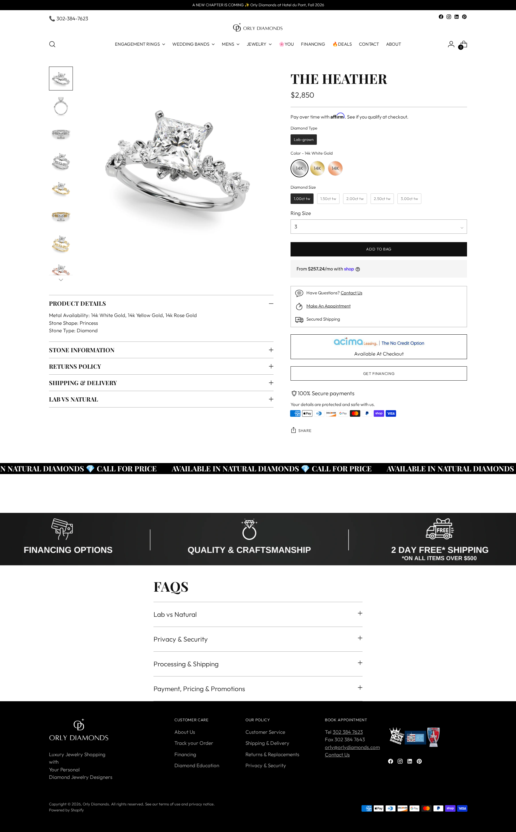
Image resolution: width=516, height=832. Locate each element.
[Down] (61, 279)
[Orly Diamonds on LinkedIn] (456, 16)
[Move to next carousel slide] (462, 501)
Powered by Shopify (66, 810)
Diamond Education (196, 765)
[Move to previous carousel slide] (448, 502)
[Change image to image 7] (61, 243)
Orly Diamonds (96, 804)
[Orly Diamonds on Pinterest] (464, 16)
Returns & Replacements (272, 754)
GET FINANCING (379, 373)
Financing (185, 754)
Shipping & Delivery (267, 743)
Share (304, 430)
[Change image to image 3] (61, 133)
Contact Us (351, 293)
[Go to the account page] (451, 44)
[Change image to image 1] (61, 78)
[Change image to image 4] (61, 161)
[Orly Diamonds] (258, 27)
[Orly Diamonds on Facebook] (441, 16)
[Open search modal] (52, 44)
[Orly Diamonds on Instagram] (449, 16)
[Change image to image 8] (61, 271)
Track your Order (193, 743)
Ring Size (301, 213)
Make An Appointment (328, 306)
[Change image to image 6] (61, 216)
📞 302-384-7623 (68, 18)
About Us (184, 732)
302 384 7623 (348, 732)
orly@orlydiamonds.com (352, 747)
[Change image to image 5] (61, 188)
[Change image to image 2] (61, 106)
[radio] (304, 139)
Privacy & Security (265, 765)
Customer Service (265, 732)
